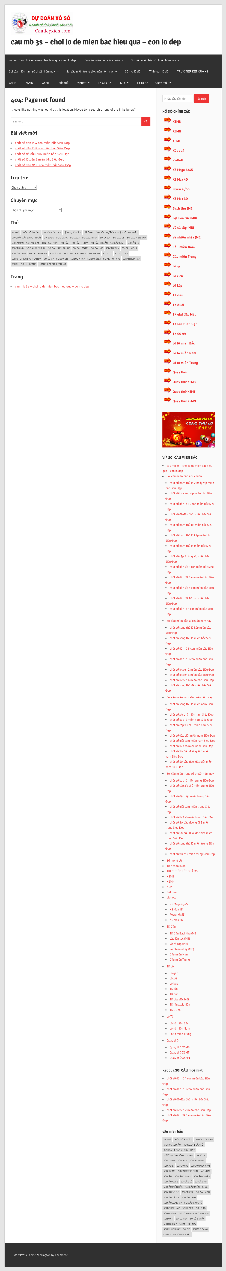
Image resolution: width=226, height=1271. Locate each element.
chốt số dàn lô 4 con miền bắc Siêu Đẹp (42, 143)
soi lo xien (62, 258)
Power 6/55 (181, 189)
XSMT (45, 82)
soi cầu (65, 242)
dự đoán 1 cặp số (94, 232)
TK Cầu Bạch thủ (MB (183, 933)
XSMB (12, 82)
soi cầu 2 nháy (80, 242)
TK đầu (178, 295)
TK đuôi (178, 305)
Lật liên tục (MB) (185, 218)
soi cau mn (18, 242)
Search (201, 98)
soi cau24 (105, 237)
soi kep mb (94, 253)
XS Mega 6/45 (183, 170)
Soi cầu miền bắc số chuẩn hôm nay (153, 60)
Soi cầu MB (18, 248)
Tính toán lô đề (158, 71)
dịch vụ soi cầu (72, 232)
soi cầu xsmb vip (38, 253)
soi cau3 (75, 237)
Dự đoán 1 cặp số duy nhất (122, 232)
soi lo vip (49, 258)
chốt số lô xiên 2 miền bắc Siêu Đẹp (39, 159)
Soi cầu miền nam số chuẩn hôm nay (32, 71)
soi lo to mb (121, 253)
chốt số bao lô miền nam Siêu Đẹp (191, 719)
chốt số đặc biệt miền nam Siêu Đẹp (192, 735)
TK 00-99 (179, 334)
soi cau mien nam (136, 237)
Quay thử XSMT (184, 392)
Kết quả (63, 82)
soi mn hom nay (131, 258)
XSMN (29, 82)
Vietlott (82, 82)
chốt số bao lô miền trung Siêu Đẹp (192, 780)
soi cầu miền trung (59, 248)
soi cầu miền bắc (36, 248)
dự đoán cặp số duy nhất (26, 237)
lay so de (49, 237)
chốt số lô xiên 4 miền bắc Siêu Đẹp (192, 680)
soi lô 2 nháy (77, 258)
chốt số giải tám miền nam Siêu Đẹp (192, 740)
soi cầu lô (133, 242)
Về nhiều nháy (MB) (187, 237)
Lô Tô (140, 82)
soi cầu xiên (112, 248)
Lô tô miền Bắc (184, 343)
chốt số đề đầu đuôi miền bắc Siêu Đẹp (42, 154)
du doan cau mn (52, 232)
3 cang (15, 232)
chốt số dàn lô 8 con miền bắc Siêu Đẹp (42, 148)
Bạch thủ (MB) (183, 208)
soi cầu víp (97, 248)
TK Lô (122, 82)
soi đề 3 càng (28, 264)
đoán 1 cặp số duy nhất (52, 264)
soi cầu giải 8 (117, 242)
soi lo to (107, 253)
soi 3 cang (62, 237)
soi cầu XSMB (19, 253)
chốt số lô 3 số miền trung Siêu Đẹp (192, 817)
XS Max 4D (180, 179)
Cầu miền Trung (185, 257)
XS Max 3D (180, 199)
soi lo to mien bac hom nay (26, 258)
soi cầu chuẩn (99, 242)
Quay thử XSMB (184, 382)
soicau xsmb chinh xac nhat (42, 242)
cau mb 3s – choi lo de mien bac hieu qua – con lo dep (96, 41)
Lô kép (177, 285)
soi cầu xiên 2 (129, 248)
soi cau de (118, 237)
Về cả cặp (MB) (183, 228)
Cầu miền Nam (184, 247)
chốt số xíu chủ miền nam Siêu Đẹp (191, 714)
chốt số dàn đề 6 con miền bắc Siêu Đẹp (43, 165)
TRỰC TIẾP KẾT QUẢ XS (192, 71)
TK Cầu (102, 82)
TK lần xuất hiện (185, 324)
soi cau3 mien (89, 237)
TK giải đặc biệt (184, 314)
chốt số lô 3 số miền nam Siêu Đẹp (191, 746)
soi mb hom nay (111, 258)
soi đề (15, 264)
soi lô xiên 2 (94, 258)
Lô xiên (178, 276)
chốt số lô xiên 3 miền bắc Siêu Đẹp (192, 674)
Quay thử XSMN (184, 401)
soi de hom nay (78, 253)
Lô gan (177, 266)
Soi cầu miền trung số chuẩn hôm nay (90, 71)
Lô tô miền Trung (185, 363)
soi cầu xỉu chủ (58, 253)
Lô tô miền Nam (184, 353)
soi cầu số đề (80, 248)
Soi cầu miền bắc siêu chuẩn (102, 60)
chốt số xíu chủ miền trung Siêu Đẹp (192, 854)
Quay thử (161, 82)
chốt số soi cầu (31, 232)
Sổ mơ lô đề (132, 71)
